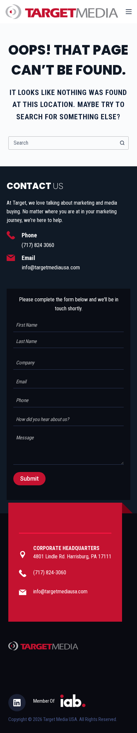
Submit (29, 478)
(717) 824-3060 (49, 572)
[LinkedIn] (17, 702)
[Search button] (122, 143)
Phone (29, 235)
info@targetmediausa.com (51, 267)
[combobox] (62, 143)
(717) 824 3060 (38, 245)
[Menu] (129, 12)
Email (28, 257)
